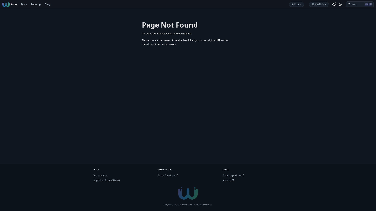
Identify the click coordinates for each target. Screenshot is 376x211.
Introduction (100, 175)
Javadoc (227, 180)
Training (36, 4)
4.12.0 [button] (295, 4)
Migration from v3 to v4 (106, 180)
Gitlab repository (232, 175)
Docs (24, 4)
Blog (47, 4)
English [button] (319, 4)
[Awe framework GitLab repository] (334, 4)
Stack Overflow (166, 175)
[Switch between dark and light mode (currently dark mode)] (340, 4)
